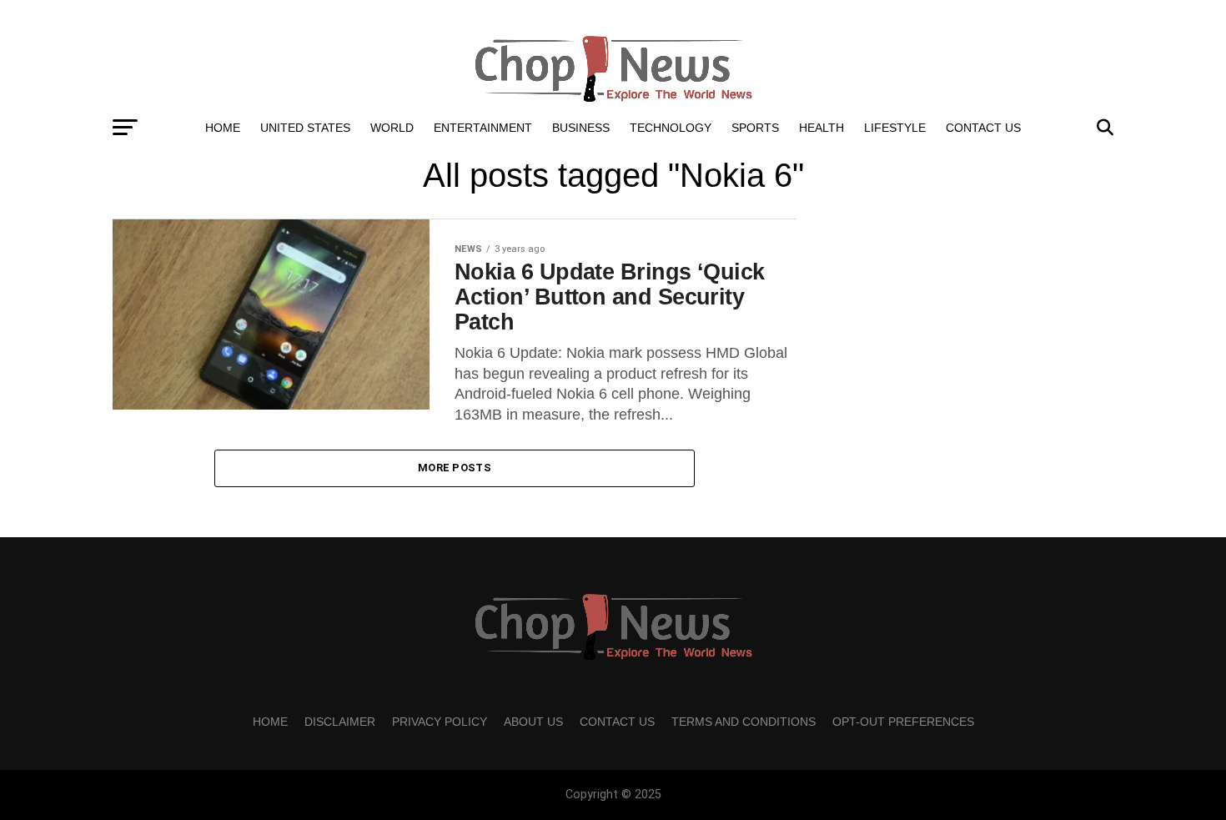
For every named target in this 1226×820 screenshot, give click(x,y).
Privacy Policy (439, 721)
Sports (755, 127)
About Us (533, 721)
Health (821, 127)
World (392, 127)
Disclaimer (339, 721)
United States (305, 127)
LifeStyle (895, 127)
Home (222, 127)
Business (581, 127)
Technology (670, 127)
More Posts (454, 467)
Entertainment (483, 127)
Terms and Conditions (743, 721)
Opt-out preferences (903, 721)
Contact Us (983, 127)
